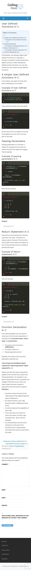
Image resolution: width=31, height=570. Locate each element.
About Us (4, 541)
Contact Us (5, 545)
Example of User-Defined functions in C (16, 41)
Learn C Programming (16, 446)
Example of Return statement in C (17, 50)
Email (4, 498)
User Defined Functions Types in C (16, 444)
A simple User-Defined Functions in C (15, 38)
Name (4, 490)
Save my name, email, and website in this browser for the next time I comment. (15, 517)
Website (4, 505)
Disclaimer (4, 559)
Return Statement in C (11, 48)
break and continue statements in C (15, 441)
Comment (5, 464)
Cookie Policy (5, 554)
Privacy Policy (6, 550)
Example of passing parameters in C (17, 46)
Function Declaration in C (11, 52)
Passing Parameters (10, 44)
